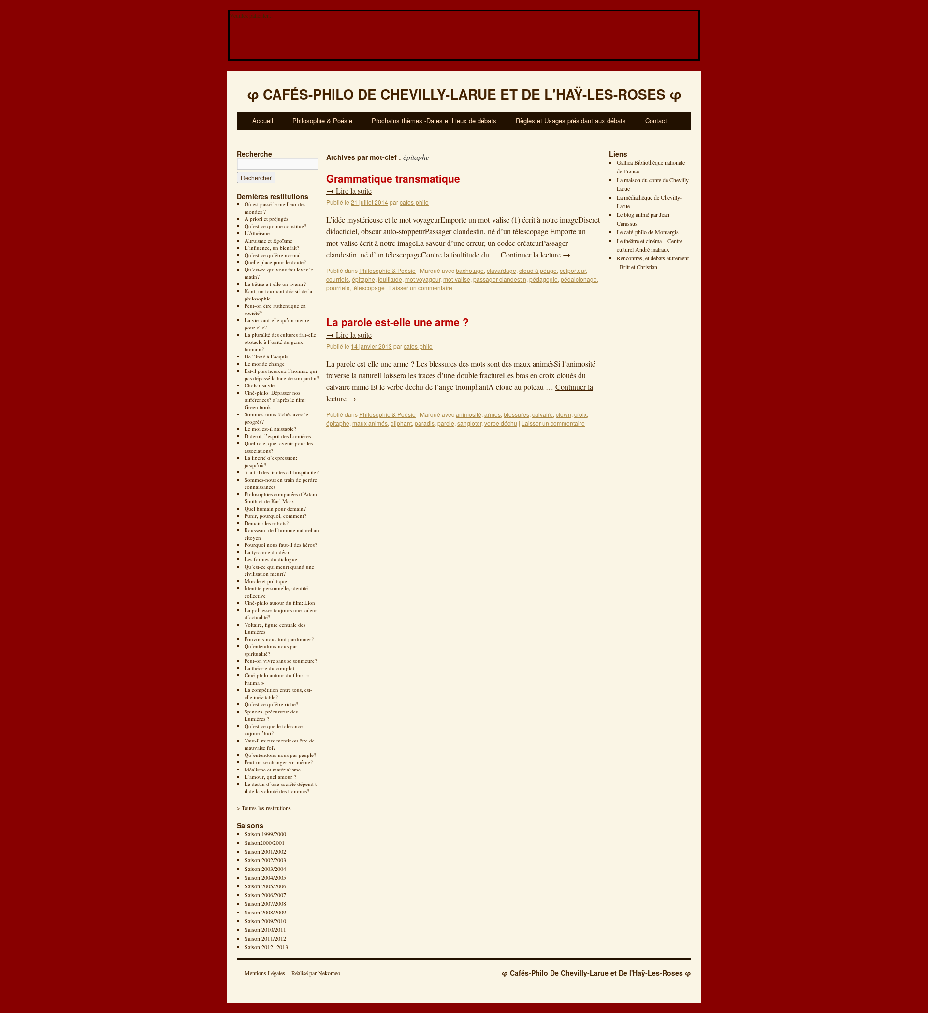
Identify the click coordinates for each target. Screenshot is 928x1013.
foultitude (390, 279)
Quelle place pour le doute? (275, 262)
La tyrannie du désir (267, 552)
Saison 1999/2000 (265, 834)
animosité (468, 414)
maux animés (370, 423)
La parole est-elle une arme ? (397, 321)
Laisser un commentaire (420, 288)
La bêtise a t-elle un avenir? (275, 283)
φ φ (464, 94)
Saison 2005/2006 (265, 886)
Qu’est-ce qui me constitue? (275, 225)
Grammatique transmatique (393, 178)
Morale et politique (266, 581)
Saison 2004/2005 (265, 877)
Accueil (262, 120)
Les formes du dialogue (271, 559)
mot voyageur (422, 279)
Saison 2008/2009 (265, 912)
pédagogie (543, 279)
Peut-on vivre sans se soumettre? (281, 660)
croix (580, 414)
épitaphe (363, 279)
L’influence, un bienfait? (272, 247)
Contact (656, 120)
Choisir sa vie (260, 385)
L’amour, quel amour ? (270, 776)
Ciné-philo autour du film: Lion (280, 602)
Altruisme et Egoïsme (268, 240)
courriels (337, 279)
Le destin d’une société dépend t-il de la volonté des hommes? (282, 787)
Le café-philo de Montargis (648, 232)
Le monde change (265, 363)
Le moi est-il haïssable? (270, 428)
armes (492, 414)
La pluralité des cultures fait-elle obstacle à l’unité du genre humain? (280, 342)
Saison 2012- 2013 (266, 947)
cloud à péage (538, 270)
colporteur (573, 270)
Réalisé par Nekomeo (315, 973)
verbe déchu (500, 423)
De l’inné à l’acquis (266, 356)
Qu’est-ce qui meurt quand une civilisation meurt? (279, 570)
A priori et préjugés (266, 218)
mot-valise (456, 279)
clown (563, 414)
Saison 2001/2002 (265, 851)
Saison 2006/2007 (265, 895)
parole (445, 423)
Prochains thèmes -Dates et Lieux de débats (434, 120)
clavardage (501, 270)
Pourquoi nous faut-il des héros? (281, 544)
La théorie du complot (269, 667)
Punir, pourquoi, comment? (275, 515)
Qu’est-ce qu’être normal (273, 254)
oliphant (401, 423)
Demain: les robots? (267, 523)
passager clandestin (499, 279)
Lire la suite (349, 190)
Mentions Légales (265, 973)
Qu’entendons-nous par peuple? (280, 754)
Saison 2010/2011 (265, 929)
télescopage (368, 288)
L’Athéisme (257, 233)
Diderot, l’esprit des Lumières (278, 436)
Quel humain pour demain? (275, 508)
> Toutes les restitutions (264, 808)
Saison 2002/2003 (265, 860)
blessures (516, 414)
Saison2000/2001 (265, 842)
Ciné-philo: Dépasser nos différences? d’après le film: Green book (275, 400)
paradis (425, 423)
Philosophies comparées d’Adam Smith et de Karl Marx (281, 497)
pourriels (337, 288)
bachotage (470, 270)
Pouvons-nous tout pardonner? (279, 638)
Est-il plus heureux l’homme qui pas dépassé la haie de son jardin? (282, 374)
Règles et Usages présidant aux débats (571, 120)
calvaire (542, 414)
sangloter (469, 423)
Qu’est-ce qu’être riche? (271, 704)
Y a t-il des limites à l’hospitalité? (282, 472)
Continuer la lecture (535, 254)
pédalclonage (579, 279)
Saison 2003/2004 (265, 868)
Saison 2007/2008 (265, 903)
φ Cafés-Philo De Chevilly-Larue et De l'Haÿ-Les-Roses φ (596, 973)
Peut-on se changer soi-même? (279, 762)
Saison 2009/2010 (265, 921)
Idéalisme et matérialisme (273, 769)
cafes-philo (414, 202)
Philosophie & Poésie (322, 120)
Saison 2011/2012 (265, 938)
